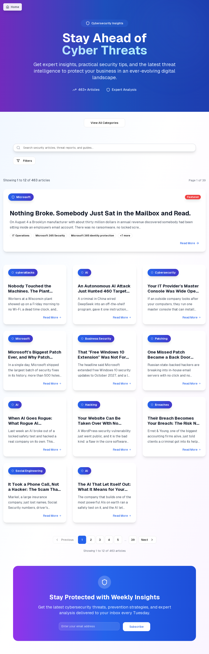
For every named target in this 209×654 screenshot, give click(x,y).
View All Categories (104, 122)
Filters (27, 160)
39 (133, 539)
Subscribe (136, 626)
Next (144, 539)
